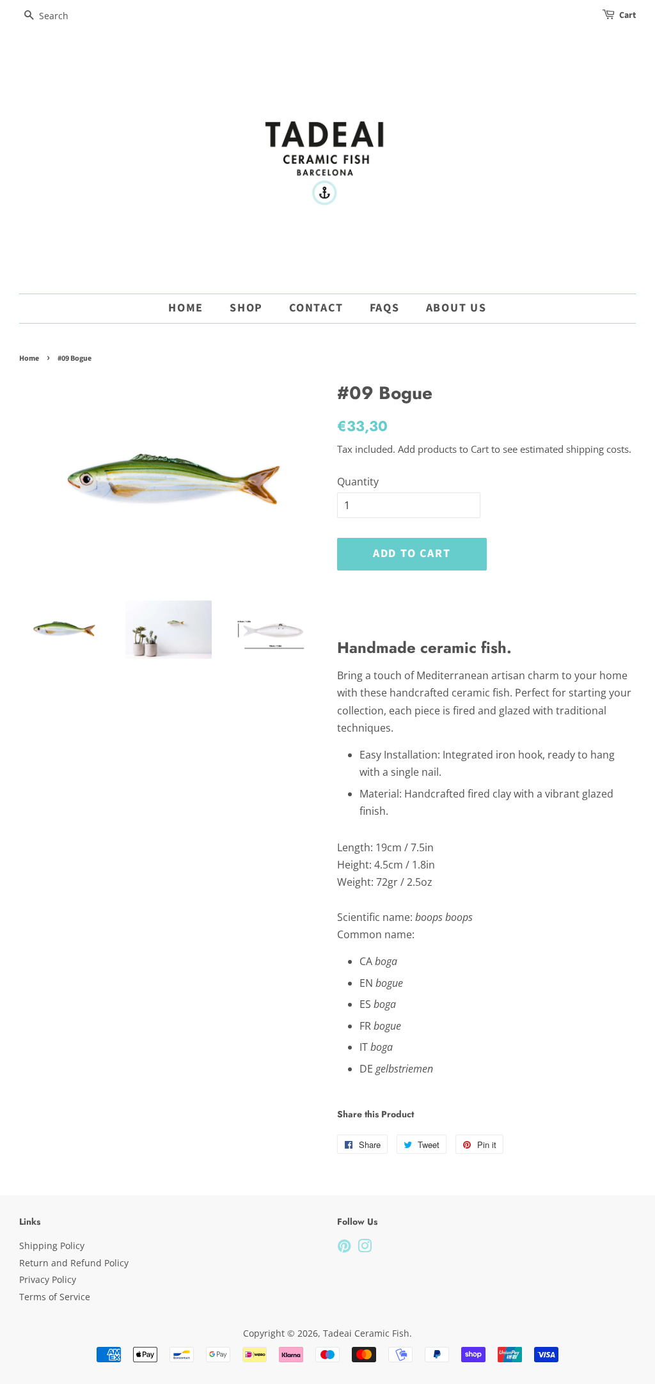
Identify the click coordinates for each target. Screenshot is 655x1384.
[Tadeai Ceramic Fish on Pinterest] (344, 1248)
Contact (316, 308)
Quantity (358, 482)
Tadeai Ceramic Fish (366, 1333)
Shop (246, 308)
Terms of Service (54, 1297)
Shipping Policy (51, 1245)
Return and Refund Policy (74, 1263)
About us (456, 308)
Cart (627, 15)
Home (185, 308)
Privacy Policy (47, 1279)
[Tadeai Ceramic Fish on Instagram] (365, 1248)
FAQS (385, 308)
